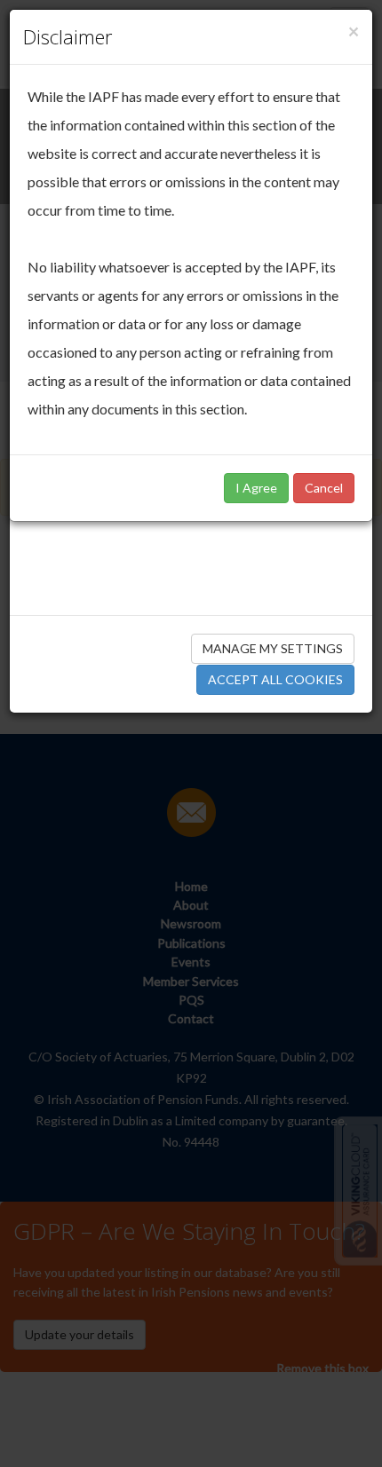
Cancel (324, 487)
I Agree (256, 487)
